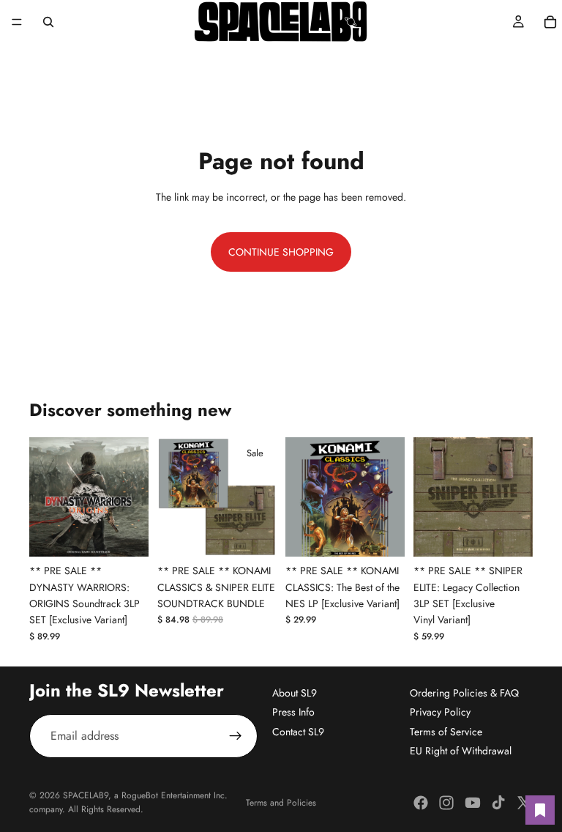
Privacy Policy (440, 712)
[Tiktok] (498, 802)
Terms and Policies (281, 802)
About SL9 (294, 693)
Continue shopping (281, 252)
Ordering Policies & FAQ (464, 693)
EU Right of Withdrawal (461, 750)
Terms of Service (446, 731)
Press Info (293, 712)
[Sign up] (235, 736)
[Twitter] (524, 802)
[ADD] (126, 534)
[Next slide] (132, 497)
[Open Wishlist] (540, 810)
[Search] (48, 22)
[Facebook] (421, 802)
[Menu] (17, 22)
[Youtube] (473, 802)
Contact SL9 (298, 731)
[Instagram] (446, 802)
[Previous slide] (45, 497)
